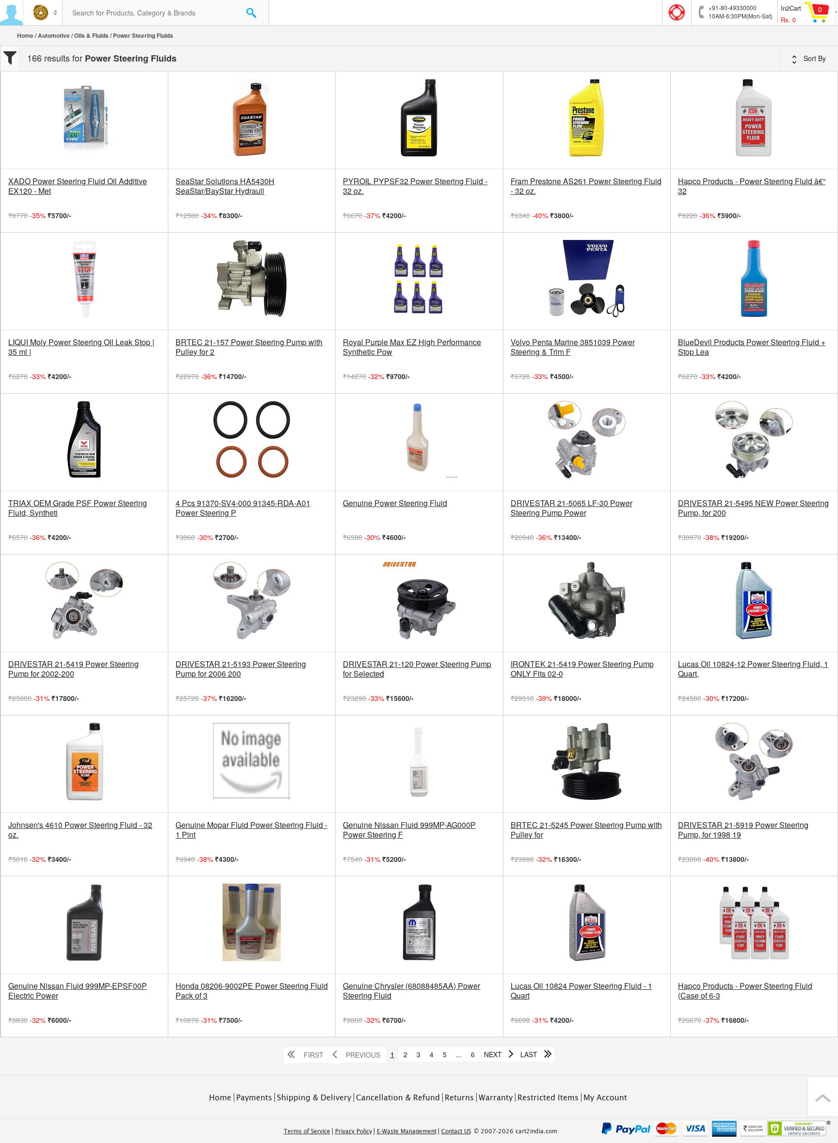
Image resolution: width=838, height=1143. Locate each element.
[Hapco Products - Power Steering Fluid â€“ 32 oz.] (754, 120)
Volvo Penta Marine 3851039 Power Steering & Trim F (573, 347)
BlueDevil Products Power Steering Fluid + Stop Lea (751, 347)
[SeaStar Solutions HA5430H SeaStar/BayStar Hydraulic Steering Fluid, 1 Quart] (251, 120)
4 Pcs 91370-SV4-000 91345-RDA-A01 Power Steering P (243, 508)
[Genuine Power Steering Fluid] (419, 442)
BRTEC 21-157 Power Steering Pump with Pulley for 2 (249, 347)
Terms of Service (307, 1131)
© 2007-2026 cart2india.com (515, 1131)
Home (25, 35)
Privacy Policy (353, 1131)
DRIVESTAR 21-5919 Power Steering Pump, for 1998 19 (743, 830)
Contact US (456, 1131)
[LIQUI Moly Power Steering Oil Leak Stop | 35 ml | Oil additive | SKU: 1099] (84, 281)
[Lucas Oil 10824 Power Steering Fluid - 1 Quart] (586, 924)
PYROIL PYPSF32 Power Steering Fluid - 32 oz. (415, 186)
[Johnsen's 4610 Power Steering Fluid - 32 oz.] (84, 763)
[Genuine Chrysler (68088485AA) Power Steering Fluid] (419, 924)
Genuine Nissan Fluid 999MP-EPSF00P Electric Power (77, 990)
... (459, 1054)
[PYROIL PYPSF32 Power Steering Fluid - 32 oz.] (419, 120)
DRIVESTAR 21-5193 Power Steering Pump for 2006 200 (241, 669)
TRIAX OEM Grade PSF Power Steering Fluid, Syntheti (77, 508)
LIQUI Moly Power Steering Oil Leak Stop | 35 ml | (81, 347)
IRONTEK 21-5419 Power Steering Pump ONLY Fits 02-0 (582, 669)
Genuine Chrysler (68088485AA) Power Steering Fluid (411, 990)
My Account (605, 1097)
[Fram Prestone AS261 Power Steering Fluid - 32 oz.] (586, 120)
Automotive (54, 35)
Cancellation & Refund (398, 1097)
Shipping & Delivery (314, 1097)
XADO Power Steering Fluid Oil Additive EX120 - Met (77, 186)
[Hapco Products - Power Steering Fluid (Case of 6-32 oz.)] (754, 924)
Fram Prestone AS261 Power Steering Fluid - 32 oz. (586, 186)
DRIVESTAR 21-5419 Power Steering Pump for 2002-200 (73, 669)
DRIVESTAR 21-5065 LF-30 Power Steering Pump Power (571, 508)
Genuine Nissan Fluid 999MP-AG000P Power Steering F (409, 830)
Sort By (814, 58)
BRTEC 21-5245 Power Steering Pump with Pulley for (586, 830)
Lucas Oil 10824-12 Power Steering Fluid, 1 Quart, (753, 669)
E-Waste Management (406, 1131)
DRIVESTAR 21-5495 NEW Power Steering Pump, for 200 (753, 508)
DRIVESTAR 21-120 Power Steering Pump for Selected (417, 669)
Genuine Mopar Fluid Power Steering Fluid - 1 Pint (251, 830)
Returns (459, 1097)
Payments (254, 1097)
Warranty (496, 1097)
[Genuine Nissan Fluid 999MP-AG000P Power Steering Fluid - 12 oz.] (419, 763)
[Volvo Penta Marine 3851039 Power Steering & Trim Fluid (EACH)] (586, 281)
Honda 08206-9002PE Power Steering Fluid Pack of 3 (252, 990)
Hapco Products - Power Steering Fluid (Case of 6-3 (745, 990)
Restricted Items (548, 1097)
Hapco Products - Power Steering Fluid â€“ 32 (751, 186)
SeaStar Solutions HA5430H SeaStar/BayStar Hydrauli (225, 186)
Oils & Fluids (91, 35)
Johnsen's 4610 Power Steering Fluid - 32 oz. (80, 830)
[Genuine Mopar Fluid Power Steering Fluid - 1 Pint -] (251, 763)
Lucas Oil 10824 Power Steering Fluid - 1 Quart (581, 990)
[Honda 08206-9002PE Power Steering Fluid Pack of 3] (251, 924)
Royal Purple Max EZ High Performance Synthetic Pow (412, 347)
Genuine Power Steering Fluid (395, 503)
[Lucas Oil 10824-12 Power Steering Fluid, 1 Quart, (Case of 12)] (754, 603)
